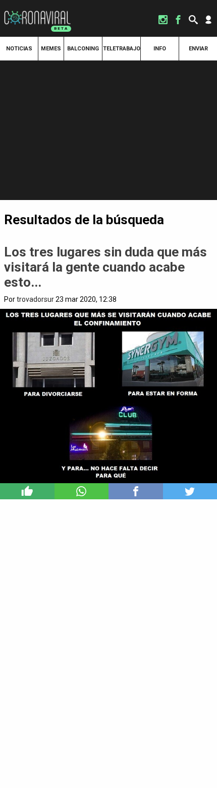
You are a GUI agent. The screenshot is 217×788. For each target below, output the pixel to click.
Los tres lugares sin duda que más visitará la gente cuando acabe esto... (105, 267)
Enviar (198, 48)
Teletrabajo (121, 48)
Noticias (19, 48)
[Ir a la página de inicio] (37, 11)
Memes (51, 48)
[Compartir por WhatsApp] (82, 491)
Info (159, 48)
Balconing (83, 48)
